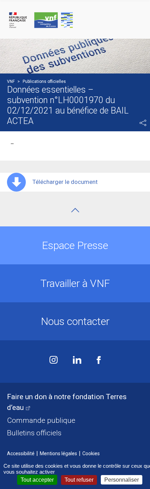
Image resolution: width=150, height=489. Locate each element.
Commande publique (41, 420)
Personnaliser (121, 480)
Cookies (91, 453)
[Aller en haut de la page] (75, 210)
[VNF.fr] (75, 20)
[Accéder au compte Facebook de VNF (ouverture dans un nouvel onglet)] (99, 360)
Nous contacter (75, 321)
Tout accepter (37, 480)
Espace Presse (75, 245)
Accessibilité (21, 453)
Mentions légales (58, 453)
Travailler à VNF (75, 283)
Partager (143, 123)
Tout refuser (79, 480)
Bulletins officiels (34, 433)
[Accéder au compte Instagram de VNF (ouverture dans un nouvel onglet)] (54, 360)
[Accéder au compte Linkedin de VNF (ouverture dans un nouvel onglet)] (77, 360)
